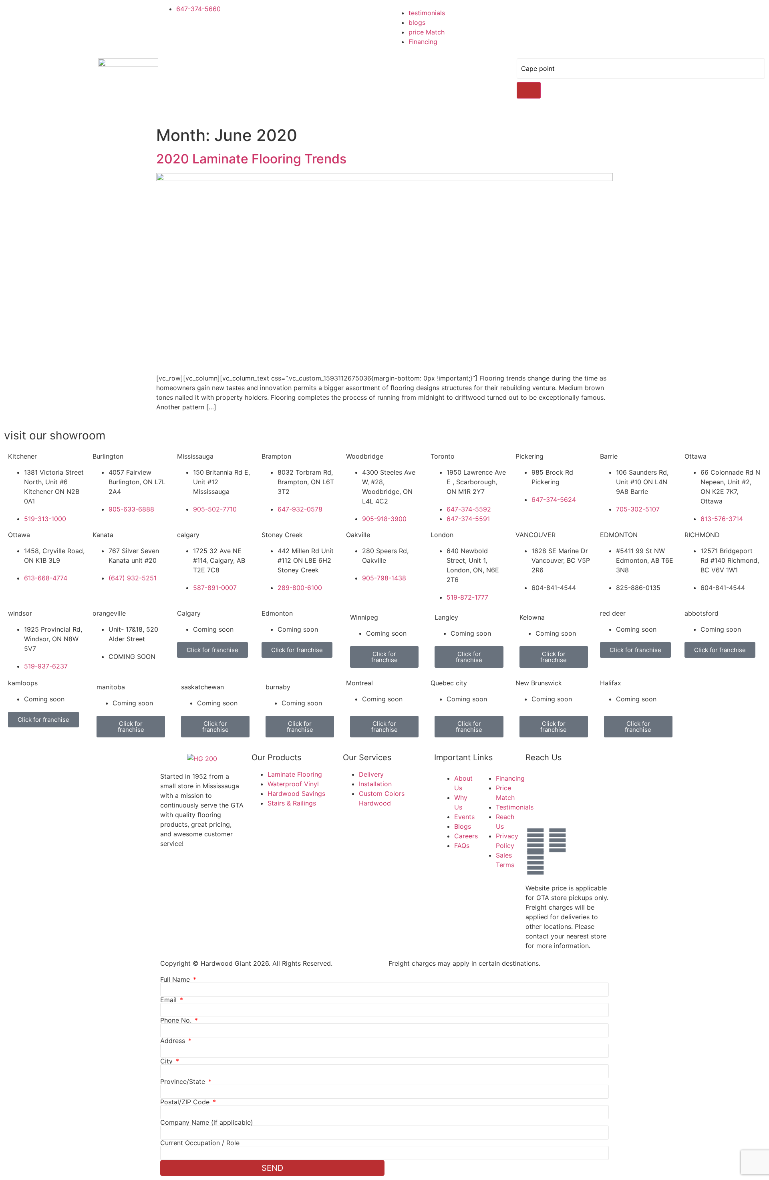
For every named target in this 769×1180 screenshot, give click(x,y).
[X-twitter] (580, 840)
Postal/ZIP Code (185, 1102)
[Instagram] (558, 840)
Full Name (176, 979)
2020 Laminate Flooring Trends (251, 159)
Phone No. (176, 1020)
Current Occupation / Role (200, 1143)
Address (173, 1040)
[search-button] (529, 90)
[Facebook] (535, 840)
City (167, 1061)
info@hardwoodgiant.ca (607, 809)
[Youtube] (535, 863)
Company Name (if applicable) (206, 1122)
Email (169, 1000)
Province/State (183, 1081)
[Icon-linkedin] (558, 863)
